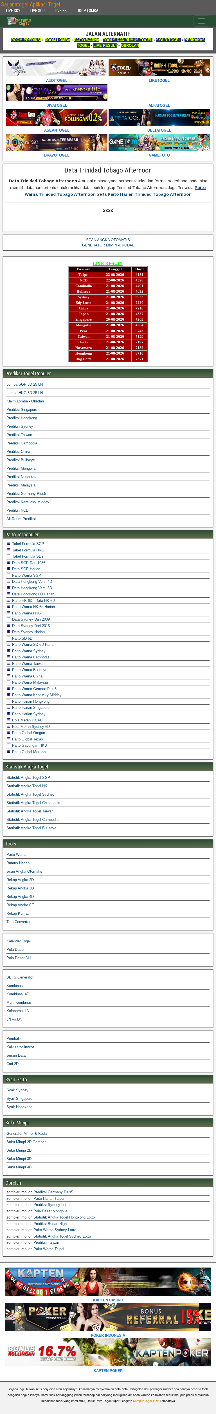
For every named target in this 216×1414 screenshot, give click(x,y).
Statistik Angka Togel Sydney (30, 794)
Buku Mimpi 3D (19, 1159)
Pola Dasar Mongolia (50, 1211)
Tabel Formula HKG (27, 550)
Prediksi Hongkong (21, 418)
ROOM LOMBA (87, 10)
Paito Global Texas (27, 739)
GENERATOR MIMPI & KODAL (108, 245)
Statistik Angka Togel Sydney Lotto (62, 1236)
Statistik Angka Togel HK (26, 786)
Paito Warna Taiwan (27, 663)
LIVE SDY (13, 10)
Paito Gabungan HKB (29, 745)
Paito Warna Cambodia (30, 657)
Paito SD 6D (21, 638)
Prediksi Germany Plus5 (26, 493)
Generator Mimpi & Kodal (27, 1133)
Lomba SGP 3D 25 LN (24, 384)
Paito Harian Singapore (30, 707)
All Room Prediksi (21, 519)
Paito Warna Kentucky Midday (36, 695)
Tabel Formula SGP (27, 544)
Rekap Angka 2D (20, 880)
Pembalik (14, 1038)
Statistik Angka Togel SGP (28, 777)
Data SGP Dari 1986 (28, 563)
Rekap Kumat (17, 913)
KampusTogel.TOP (146, 1401)
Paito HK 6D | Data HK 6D (33, 600)
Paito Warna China (26, 676)
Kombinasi (15, 986)
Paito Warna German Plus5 (34, 689)
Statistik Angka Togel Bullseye (31, 828)
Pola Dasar (15, 949)
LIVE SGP (37, 10)
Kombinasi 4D (17, 994)
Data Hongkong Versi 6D (31, 588)
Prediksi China (18, 451)
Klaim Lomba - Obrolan (25, 401)
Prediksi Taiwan (19, 435)
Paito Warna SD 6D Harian (33, 644)
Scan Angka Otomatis (24, 871)
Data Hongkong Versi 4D (31, 581)
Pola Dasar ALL (19, 958)
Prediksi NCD (17, 510)
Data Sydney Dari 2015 (30, 626)
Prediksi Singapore (21, 409)
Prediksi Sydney (19, 426)
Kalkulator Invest (20, 1047)
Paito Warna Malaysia (29, 682)
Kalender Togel (18, 941)
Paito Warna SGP (26, 575)
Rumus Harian (18, 863)
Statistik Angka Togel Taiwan (29, 811)
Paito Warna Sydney (28, 651)
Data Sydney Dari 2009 (30, 619)
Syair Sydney (17, 1090)
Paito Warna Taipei (48, 1249)
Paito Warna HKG (26, 613)
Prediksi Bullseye (20, 460)
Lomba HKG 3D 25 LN (24, 393)
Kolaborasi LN (17, 1011)
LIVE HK (61, 10)
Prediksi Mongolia (20, 468)
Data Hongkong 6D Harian (32, 594)
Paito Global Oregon (28, 733)
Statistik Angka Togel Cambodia (32, 819)
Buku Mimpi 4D (19, 1167)
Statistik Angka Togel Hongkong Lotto (64, 1217)
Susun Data (16, 1055)
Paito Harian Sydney (28, 714)
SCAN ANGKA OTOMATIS (108, 240)
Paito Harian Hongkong (30, 701)
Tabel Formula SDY (27, 556)
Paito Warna (16, 854)
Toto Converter (18, 922)
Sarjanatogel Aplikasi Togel (30, 4)
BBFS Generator (19, 977)
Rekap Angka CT (20, 905)
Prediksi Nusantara (21, 477)
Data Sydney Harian (28, 632)
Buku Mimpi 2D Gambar (26, 1142)
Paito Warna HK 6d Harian (33, 607)
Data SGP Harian (25, 569)
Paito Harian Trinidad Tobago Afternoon (150, 194)
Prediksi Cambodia (21, 443)
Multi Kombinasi (19, 1002)
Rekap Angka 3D (20, 888)
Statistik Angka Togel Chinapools (33, 803)
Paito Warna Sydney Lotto (54, 1230)
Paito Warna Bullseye (29, 670)
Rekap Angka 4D (20, 896)
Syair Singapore (19, 1098)
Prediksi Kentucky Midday (27, 502)
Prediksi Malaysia (20, 485)
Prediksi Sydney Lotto (51, 1205)
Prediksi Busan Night (50, 1224)
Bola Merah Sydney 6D (30, 727)
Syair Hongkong (19, 1107)
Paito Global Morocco (29, 752)
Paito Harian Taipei (48, 1198)
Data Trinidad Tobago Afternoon (108, 170)
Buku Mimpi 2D (19, 1150)
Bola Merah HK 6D (26, 720)
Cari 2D (12, 1064)
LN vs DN (14, 1019)
